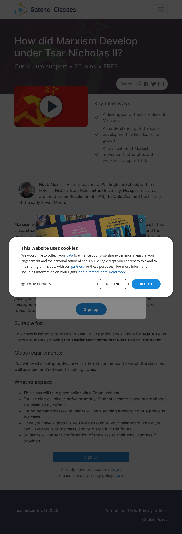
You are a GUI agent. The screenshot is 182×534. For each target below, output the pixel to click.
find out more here (93, 272)
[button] (36, 284)
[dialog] (91, 267)
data (69, 255)
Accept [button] (146, 284)
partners (77, 266)
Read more (117, 272)
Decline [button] (113, 284)
